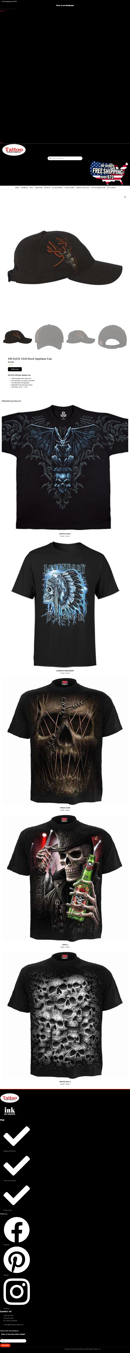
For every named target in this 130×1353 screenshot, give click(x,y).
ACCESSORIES (57, 187)
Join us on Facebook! (65, 5)
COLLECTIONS (69, 187)
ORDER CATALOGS (82, 187)
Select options (65, 539)
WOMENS (24, 187)
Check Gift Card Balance (9, 1331)
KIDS (31, 187)
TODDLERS (39, 187)
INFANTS (47, 187)
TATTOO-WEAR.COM (98, 187)
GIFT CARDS (111, 187)
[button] (125, 197)
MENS (17, 187)
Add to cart (15, 369)
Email (1, 1338)
